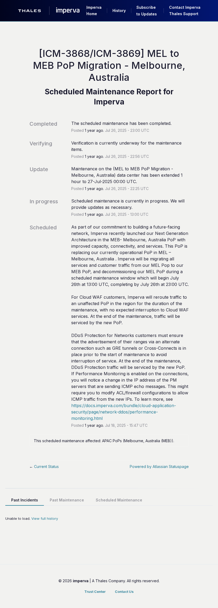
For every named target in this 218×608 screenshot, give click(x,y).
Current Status (44, 466)
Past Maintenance (67, 500)
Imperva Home (94, 10)
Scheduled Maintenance (119, 500)
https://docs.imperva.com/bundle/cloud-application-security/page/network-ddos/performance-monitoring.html (123, 412)
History (119, 10)
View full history (44, 518)
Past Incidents (24, 500)
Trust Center (95, 591)
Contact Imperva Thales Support (184, 10)
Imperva (109, 101)
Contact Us (124, 591)
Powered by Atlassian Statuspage (159, 466)
